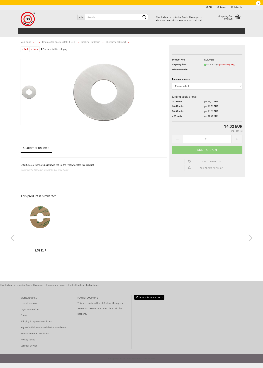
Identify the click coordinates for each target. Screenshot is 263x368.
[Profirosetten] (46, 19)
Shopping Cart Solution (119, 358)
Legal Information (29, 309)
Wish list (237, 7)
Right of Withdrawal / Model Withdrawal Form (43, 327)
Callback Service (29, 345)
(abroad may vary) (227, 65)
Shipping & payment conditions (36, 321)
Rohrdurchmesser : (182, 79)
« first (25, 49)
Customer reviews (36, 148)
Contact (24, 315)
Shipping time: (179, 64)
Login (222, 7)
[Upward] (253, 363)
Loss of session (29, 303)
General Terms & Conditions (35, 333)
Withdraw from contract (149, 297)
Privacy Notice (28, 339)
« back (34, 49)
